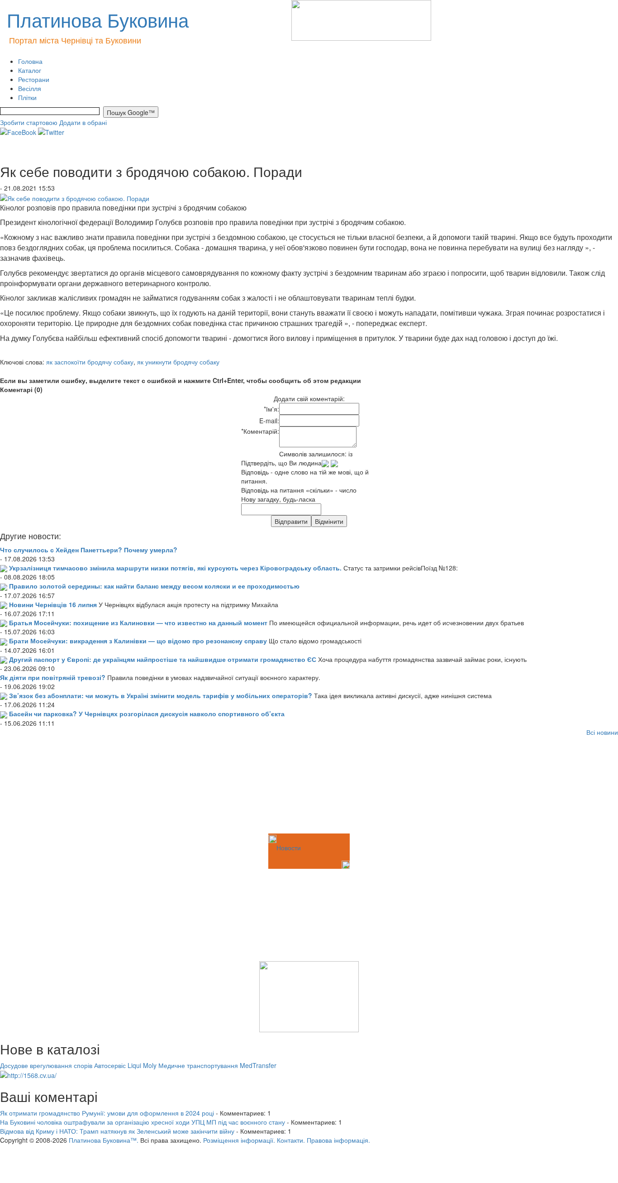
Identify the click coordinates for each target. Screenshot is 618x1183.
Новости (288, 847)
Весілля (29, 88)
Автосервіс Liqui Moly (125, 1065)
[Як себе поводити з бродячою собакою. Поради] (74, 196)
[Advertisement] (45, 786)
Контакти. (291, 1140)
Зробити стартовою (28, 122)
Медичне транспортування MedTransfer (217, 1065)
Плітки (27, 97)
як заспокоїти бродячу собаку (89, 361)
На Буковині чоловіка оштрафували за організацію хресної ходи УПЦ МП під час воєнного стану (142, 1121)
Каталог (29, 70)
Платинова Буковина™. (103, 1140)
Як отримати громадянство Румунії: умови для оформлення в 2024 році (107, 1112)
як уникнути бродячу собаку (178, 361)
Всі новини (602, 732)
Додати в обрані (83, 122)
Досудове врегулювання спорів (46, 1065)
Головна (30, 61)
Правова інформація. (338, 1140)
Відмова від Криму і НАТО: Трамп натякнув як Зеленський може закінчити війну (117, 1130)
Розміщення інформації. (239, 1140)
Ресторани (33, 79)
